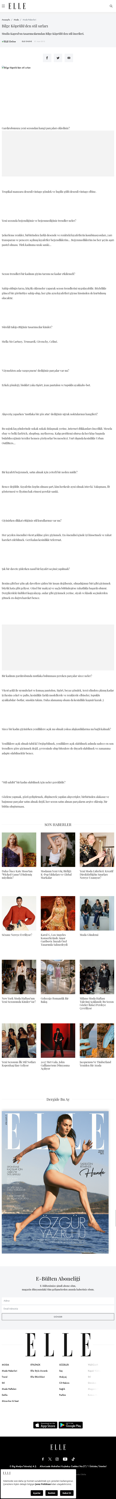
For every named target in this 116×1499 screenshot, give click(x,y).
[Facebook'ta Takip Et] (43, 1459)
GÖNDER (58, 1316)
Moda (16, 19)
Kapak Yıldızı (94, 1370)
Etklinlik (35, 1364)
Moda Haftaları (9, 1388)
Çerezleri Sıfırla (79, 1474)
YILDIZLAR (93, 1364)
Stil (3, 1382)
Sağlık (62, 1388)
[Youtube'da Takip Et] (65, 1459)
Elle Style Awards (39, 1370)
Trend (4, 1376)
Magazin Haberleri (97, 1388)
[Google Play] (71, 1425)
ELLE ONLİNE (27, 41)
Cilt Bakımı (64, 1382)
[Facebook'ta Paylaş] (47, 58)
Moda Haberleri (29, 19)
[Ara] (111, 6)
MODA (5, 1364)
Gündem (92, 1382)
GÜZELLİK (64, 1364)
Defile (5, 1395)
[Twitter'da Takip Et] (50, 1459)
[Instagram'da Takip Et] (57, 1459)
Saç (61, 1370)
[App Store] (45, 1425)
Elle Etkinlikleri (38, 1376)
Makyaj (63, 1376)
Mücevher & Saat (10, 1401)
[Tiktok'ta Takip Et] (73, 1459)
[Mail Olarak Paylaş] (69, 58)
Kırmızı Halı (93, 1395)
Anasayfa (6, 19)
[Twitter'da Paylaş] (58, 58)
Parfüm (62, 1395)
